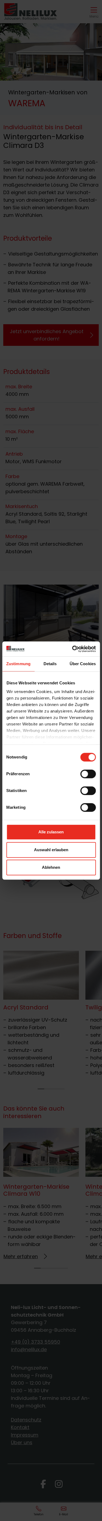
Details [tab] (50, 663)
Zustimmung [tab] (18, 663)
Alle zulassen (51, 832)
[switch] (88, 774)
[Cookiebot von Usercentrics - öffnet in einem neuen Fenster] (73, 648)
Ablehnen (51, 867)
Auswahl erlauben (51, 849)
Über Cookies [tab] (83, 663)
